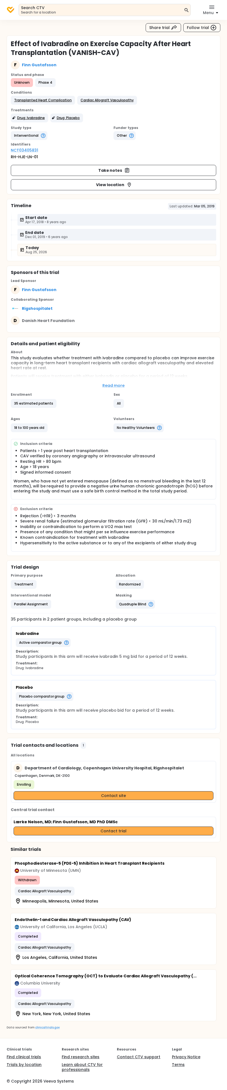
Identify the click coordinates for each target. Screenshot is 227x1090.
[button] (43, 100)
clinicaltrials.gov (47, 1027)
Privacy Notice (186, 1056)
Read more (113, 385)
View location (110, 185)
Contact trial (113, 831)
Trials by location (24, 1064)
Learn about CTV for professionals (82, 1067)
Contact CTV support (138, 1056)
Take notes (110, 170)
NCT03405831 (24, 150)
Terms (178, 1064)
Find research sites (80, 1056)
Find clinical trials (24, 1056)
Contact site (113, 795)
